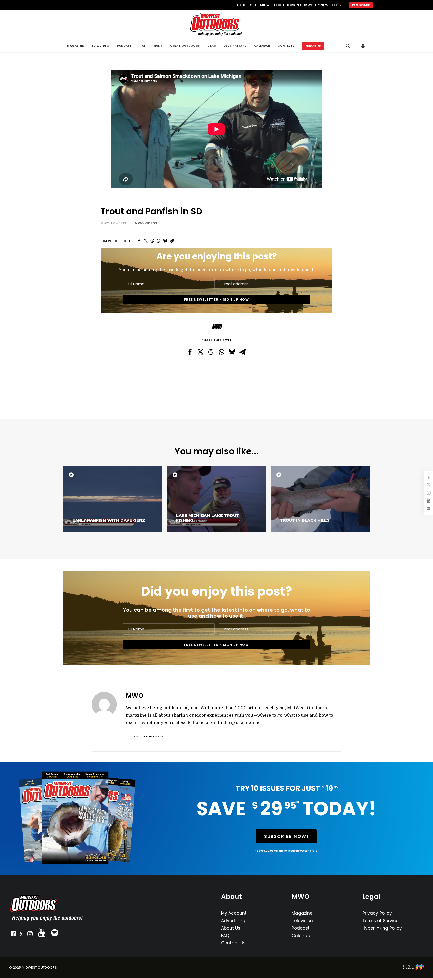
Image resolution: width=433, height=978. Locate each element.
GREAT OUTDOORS (185, 46)
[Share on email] (172, 241)
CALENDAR (262, 46)
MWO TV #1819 (113, 223)
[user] (363, 45)
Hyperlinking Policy (382, 928)
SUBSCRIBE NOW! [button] (286, 836)
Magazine (302, 913)
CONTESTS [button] (286, 46)
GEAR (211, 46)
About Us (230, 928)
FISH (143, 46)
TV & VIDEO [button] (100, 45)
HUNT (158, 46)
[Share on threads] (152, 241)
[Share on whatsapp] (159, 241)
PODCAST (124, 45)
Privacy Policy (377, 913)
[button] (13, 935)
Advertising (233, 921)
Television (302, 921)
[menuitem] (75, 45)
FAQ (225, 936)
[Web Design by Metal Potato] (413, 969)
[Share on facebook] (139, 241)
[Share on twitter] (146, 241)
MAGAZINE (75, 45)
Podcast (301, 928)
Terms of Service (380, 921)
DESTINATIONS (235, 46)
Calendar (302, 936)
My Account (234, 913)
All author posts (148, 736)
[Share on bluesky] (165, 241)
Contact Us (233, 943)
